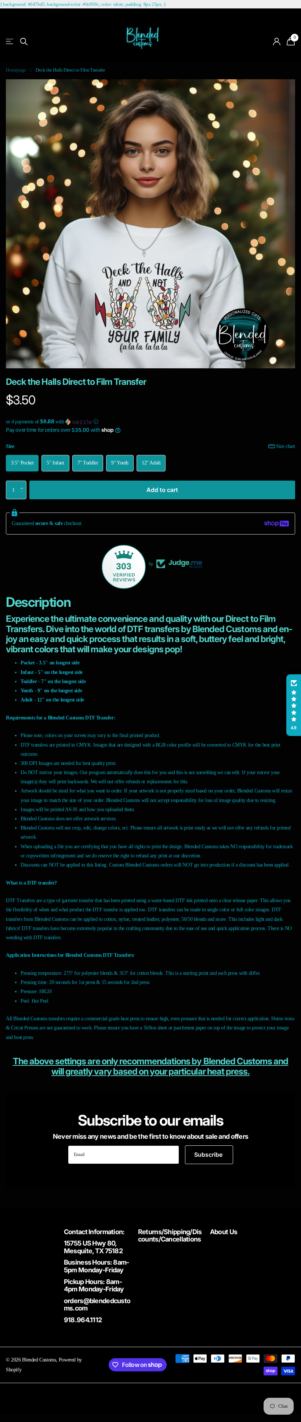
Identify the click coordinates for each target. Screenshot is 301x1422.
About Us (223, 1232)
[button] (150, 421)
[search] (24, 41)
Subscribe (209, 1154)
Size (150, 446)
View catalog (10, 41)
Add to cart (162, 489)
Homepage (16, 70)
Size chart (285, 446)
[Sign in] (277, 41)
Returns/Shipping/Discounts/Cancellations (170, 1235)
